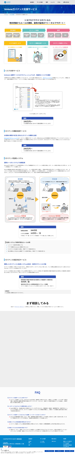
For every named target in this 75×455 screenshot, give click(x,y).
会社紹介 (30, 438)
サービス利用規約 (66, 443)
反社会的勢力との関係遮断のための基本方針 (67, 446)
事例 (29, 442)
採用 (29, 445)
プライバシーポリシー (19, 306)
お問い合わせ (54, 441)
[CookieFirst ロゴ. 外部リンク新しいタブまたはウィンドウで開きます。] (1, 449)
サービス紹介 (12, 14)
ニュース (30, 443)
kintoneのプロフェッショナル (11, 138)
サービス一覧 (42, 442)
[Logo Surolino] (7, 2)
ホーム (7, 14)
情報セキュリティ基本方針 (67, 441)
